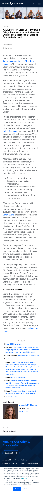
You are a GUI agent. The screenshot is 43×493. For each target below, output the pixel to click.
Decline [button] (26, 489)
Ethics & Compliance (10, 463)
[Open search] (34, 4)
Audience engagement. (19, 377)
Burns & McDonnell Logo (14, 344)
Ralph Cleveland (10, 131)
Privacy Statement (21, 460)
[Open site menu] (38, 3)
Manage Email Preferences (30, 463)
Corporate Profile (11, 397)
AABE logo (9, 359)
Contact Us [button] (10, 453)
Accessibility (7, 460)
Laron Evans (8, 214)
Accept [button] (17, 489)
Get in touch (23, 411)
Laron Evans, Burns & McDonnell (28, 355)
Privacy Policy (24, 478)
